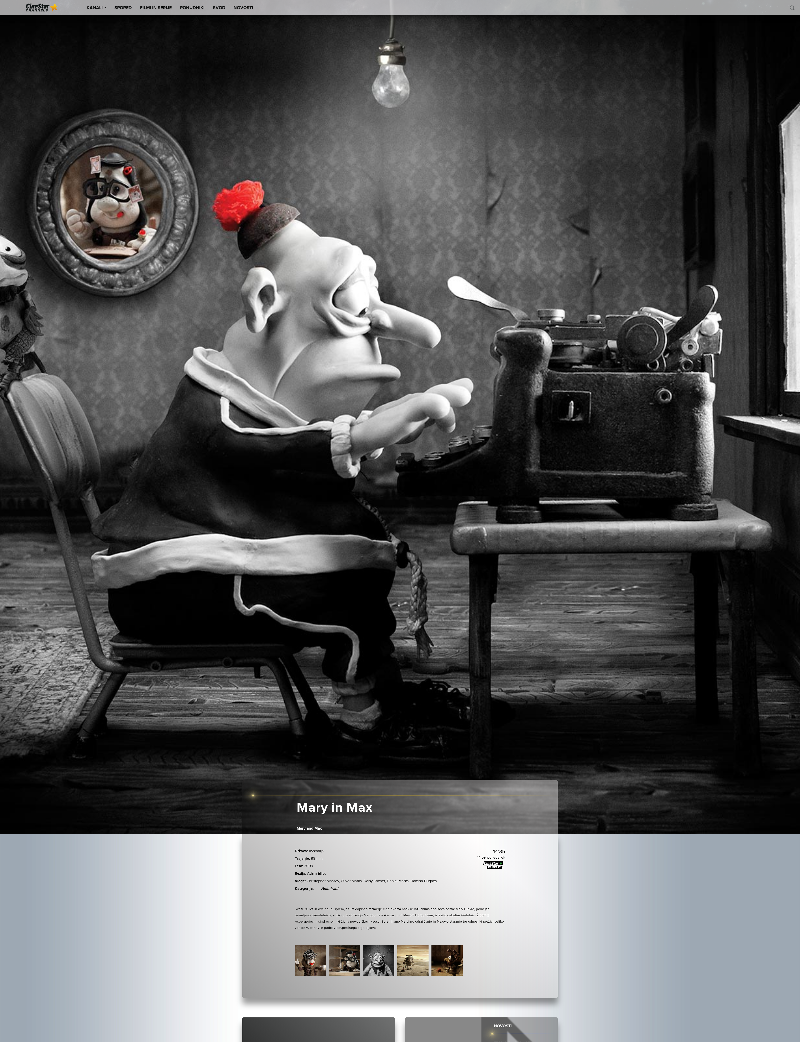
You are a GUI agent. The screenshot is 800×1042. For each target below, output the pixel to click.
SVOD (219, 8)
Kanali (95, 8)
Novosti (243, 8)
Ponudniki (192, 8)
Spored (123, 8)
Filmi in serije (156, 8)
